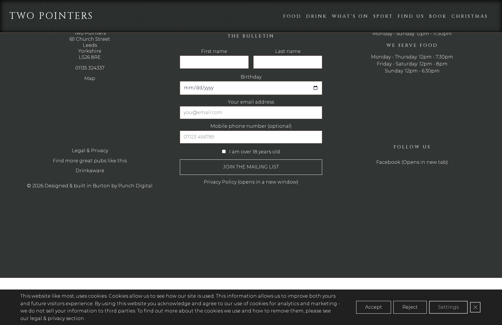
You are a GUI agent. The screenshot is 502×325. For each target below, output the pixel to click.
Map (89, 78)
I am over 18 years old (254, 151)
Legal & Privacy (90, 150)
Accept (373, 307)
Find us (411, 16)
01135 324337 (90, 68)
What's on (350, 16)
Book (438, 16)
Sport (383, 16)
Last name (288, 51)
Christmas (469, 16)
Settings (448, 307)
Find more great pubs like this (90, 161)
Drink (316, 16)
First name (214, 51)
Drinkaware (90, 170)
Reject (410, 307)
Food (292, 16)
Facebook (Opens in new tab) (412, 162)
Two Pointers (51, 16)
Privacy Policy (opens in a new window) (251, 182)
